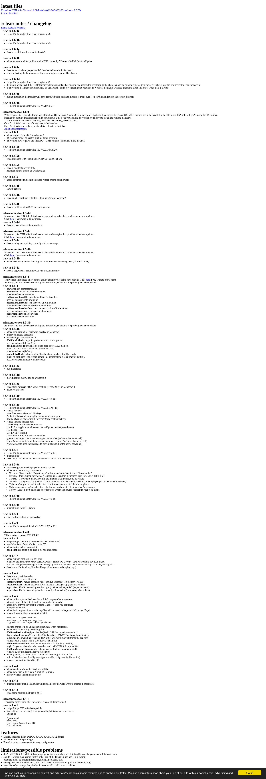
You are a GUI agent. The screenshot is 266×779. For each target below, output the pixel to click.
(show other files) (9, 13)
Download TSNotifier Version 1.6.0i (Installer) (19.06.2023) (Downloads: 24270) (41, 10)
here (12, 219)
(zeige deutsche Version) (13, 27)
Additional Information (15, 128)
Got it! (249, 773)
